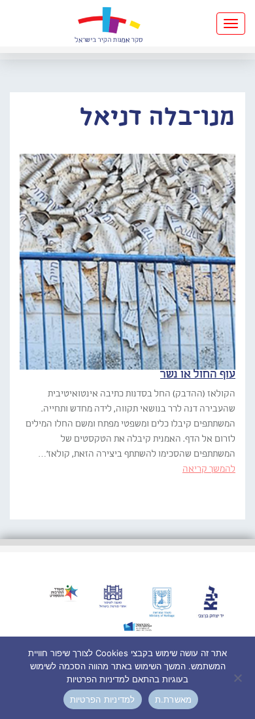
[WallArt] (108, 23)
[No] (238, 677)
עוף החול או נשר (197, 374)
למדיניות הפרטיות (102, 699)
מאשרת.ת (173, 699)
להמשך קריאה (208, 469)
